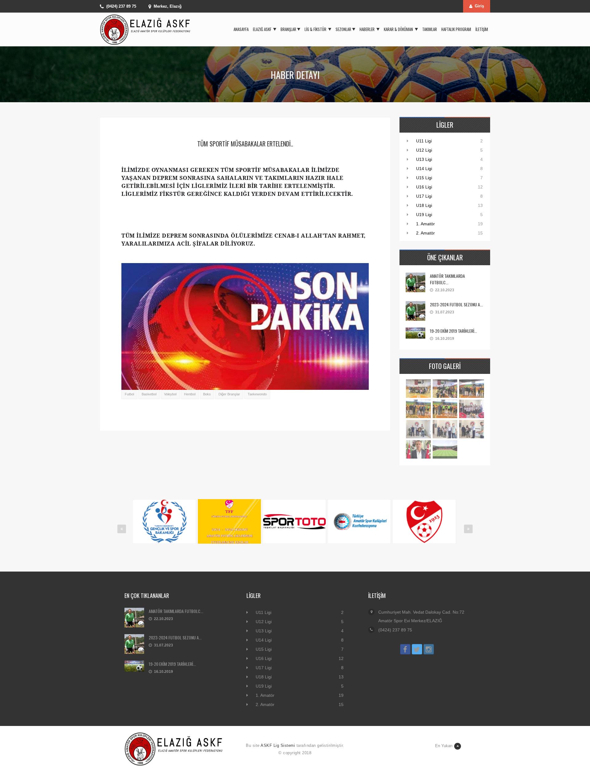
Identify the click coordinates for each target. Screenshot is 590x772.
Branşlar (288, 29)
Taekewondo (257, 394)
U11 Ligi (424, 140)
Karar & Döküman (399, 29)
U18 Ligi (424, 205)
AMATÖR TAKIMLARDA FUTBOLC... (447, 279)
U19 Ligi (424, 214)
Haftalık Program (456, 29)
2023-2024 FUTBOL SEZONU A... (456, 304)
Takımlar (429, 29)
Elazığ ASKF (262, 29)
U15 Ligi (424, 177)
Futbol (129, 394)
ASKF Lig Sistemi (278, 745)
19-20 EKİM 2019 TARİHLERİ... (453, 331)
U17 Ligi (424, 196)
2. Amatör (425, 233)
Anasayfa (241, 29)
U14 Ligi (424, 168)
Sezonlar (343, 29)
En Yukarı (444, 745)
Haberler (368, 29)
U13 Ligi (424, 159)
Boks (207, 394)
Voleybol (170, 394)
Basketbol (149, 394)
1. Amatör (425, 223)
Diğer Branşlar (229, 394)
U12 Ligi (424, 150)
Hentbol (189, 394)
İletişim (481, 29)
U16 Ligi (424, 186)
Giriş (479, 6)
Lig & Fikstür (316, 29)
